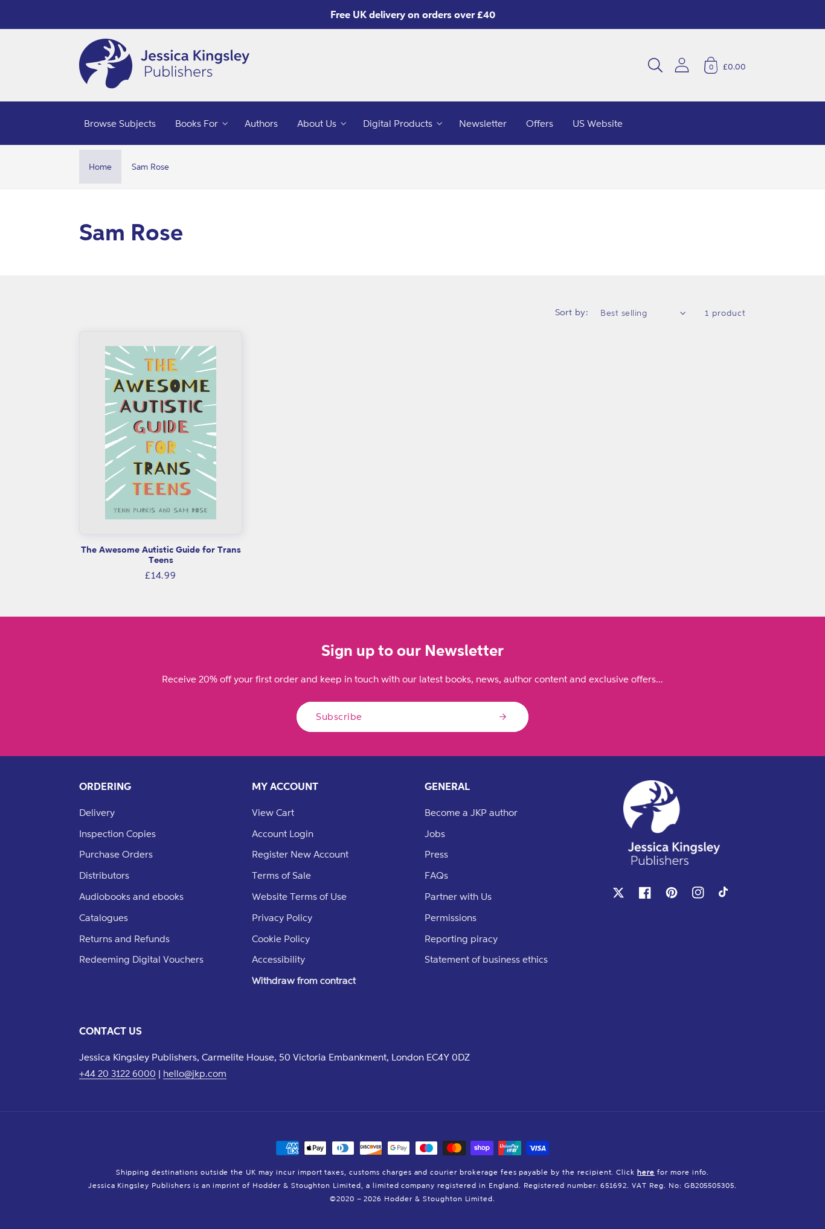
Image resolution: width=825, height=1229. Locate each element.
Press (436, 854)
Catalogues (103, 917)
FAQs (436, 875)
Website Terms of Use (299, 896)
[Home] (164, 65)
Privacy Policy (282, 917)
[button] (655, 65)
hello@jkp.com (194, 1073)
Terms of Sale (281, 875)
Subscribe (339, 716)
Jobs (435, 833)
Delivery (97, 812)
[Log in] (682, 64)
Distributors (104, 875)
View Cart (273, 812)
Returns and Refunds (124, 938)
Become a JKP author (471, 812)
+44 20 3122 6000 (117, 1073)
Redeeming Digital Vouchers (141, 959)
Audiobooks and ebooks (131, 896)
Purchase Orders (116, 854)
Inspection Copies (117, 833)
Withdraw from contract (304, 980)
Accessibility (278, 959)
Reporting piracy (461, 938)
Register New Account (300, 854)
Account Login (282, 833)
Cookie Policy (281, 938)
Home (100, 166)
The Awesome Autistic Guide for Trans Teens (161, 554)
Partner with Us (458, 896)
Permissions (451, 917)
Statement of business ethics (486, 959)
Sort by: (572, 312)
